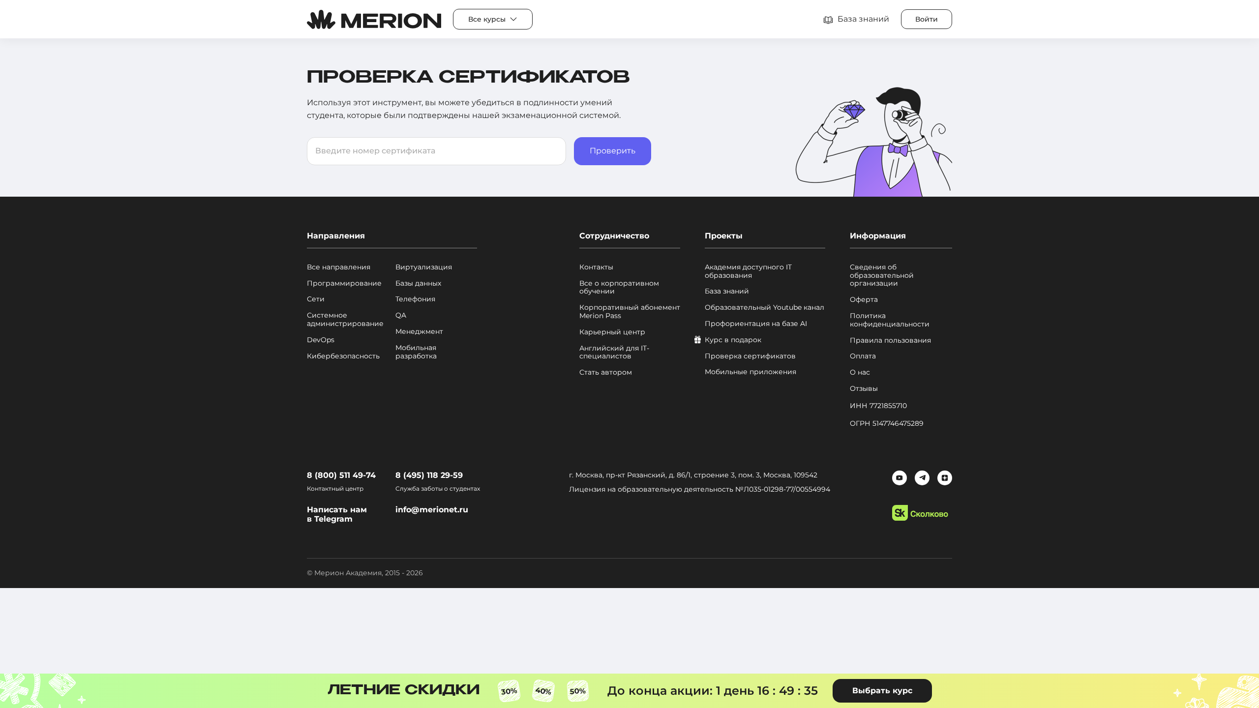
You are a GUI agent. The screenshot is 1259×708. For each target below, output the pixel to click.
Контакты (596, 267)
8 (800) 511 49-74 (341, 475)
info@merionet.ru (431, 509)
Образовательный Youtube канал (764, 307)
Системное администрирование (345, 319)
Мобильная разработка (416, 352)
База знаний (727, 291)
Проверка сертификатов (750, 356)
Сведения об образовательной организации (882, 275)
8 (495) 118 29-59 (429, 475)
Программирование (344, 283)
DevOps (320, 340)
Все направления (338, 267)
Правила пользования (890, 340)
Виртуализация (423, 267)
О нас (860, 372)
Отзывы (864, 388)
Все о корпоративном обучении (619, 287)
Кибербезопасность (343, 356)
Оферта (864, 299)
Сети (316, 299)
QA (400, 315)
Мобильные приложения (750, 372)
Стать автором (605, 372)
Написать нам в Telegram (337, 514)
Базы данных (418, 283)
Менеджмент (419, 331)
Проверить (612, 150)
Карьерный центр (612, 332)
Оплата (863, 356)
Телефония (415, 299)
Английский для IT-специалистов (614, 352)
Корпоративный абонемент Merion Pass (629, 311)
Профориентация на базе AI (756, 324)
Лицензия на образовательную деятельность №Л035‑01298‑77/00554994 (699, 489)
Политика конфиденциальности (889, 320)
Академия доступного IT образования (748, 271)
